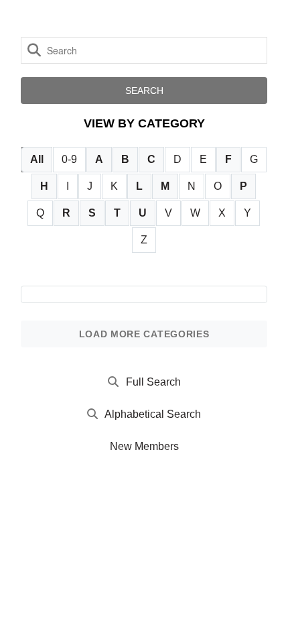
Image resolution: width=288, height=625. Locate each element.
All (37, 159)
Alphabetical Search (152, 414)
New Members (144, 446)
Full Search (153, 382)
